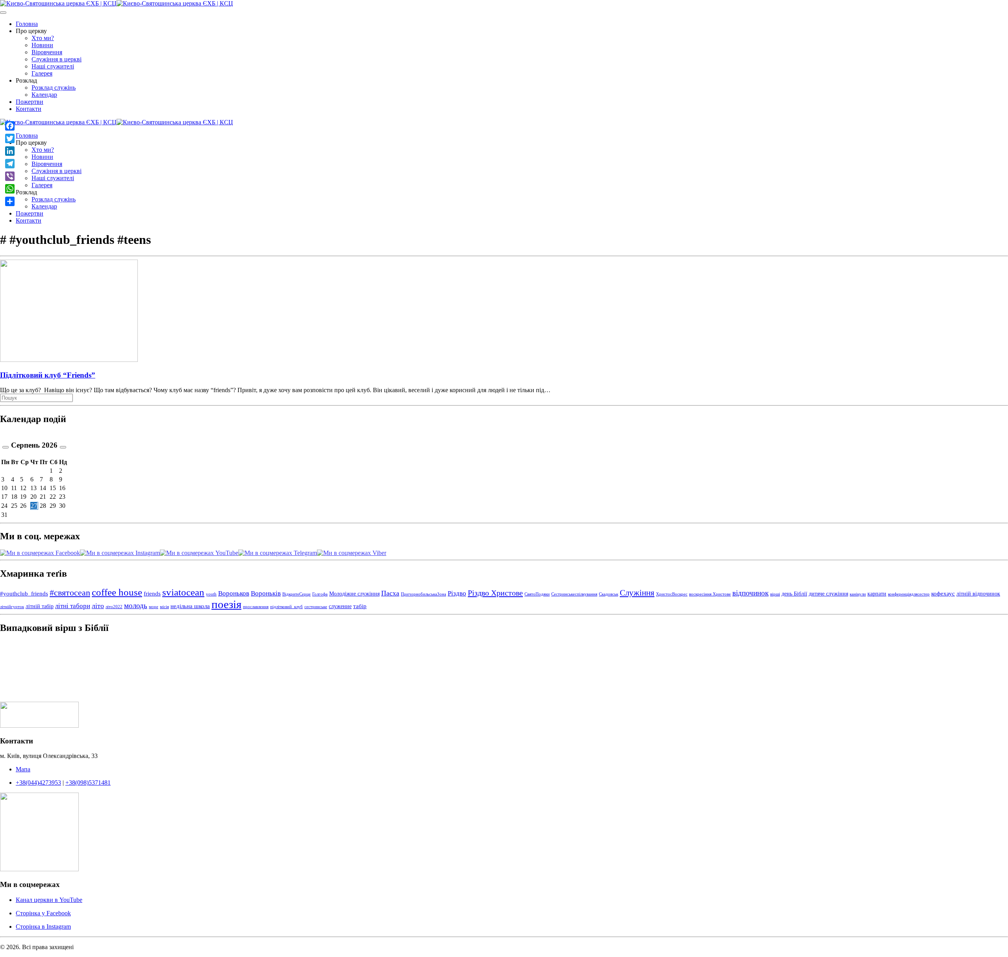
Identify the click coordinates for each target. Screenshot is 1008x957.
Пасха (390, 593)
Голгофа (320, 594)
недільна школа (190, 606)
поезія (226, 604)
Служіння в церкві (57, 59)
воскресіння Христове (710, 594)
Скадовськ (608, 594)
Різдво (457, 593)
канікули (858, 594)
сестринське (315, 607)
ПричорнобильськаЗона (423, 594)
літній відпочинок (978, 594)
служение (340, 606)
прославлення (256, 607)
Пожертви (29, 101)
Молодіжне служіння (354, 594)
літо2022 (114, 607)
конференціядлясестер (909, 594)
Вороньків (266, 593)
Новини (42, 45)
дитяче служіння (828, 594)
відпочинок (750, 593)
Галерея (42, 73)
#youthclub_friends (24, 593)
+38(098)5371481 (88, 782)
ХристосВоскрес (671, 594)
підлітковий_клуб (286, 607)
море (153, 607)
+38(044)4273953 (38, 782)
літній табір (40, 606)
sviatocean (183, 592)
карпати (876, 594)
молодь (135, 605)
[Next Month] (63, 447)
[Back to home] (116, 3)
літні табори (72, 606)
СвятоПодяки (537, 594)
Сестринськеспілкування (574, 594)
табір (360, 606)
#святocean (70, 592)
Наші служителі (53, 66)
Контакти (28, 108)
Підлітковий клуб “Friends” (47, 375)
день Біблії (794, 594)
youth (211, 594)
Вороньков (233, 593)
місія (164, 607)
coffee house (117, 592)
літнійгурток (12, 607)
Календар (44, 94)
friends (152, 593)
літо (98, 606)
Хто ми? (43, 38)
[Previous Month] (5, 447)
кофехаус (943, 593)
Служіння (637, 592)
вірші (775, 594)
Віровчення (47, 52)
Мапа (23, 769)
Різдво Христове (495, 592)
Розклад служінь (54, 87)
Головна (27, 23)
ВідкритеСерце (296, 594)
